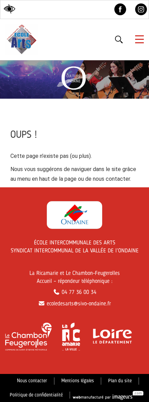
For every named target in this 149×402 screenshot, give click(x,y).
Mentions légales (77, 380)
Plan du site (120, 380)
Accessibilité (9, 8)
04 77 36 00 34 (78, 292)
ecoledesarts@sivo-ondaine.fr (78, 304)
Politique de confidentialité (36, 395)
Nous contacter (32, 380)
